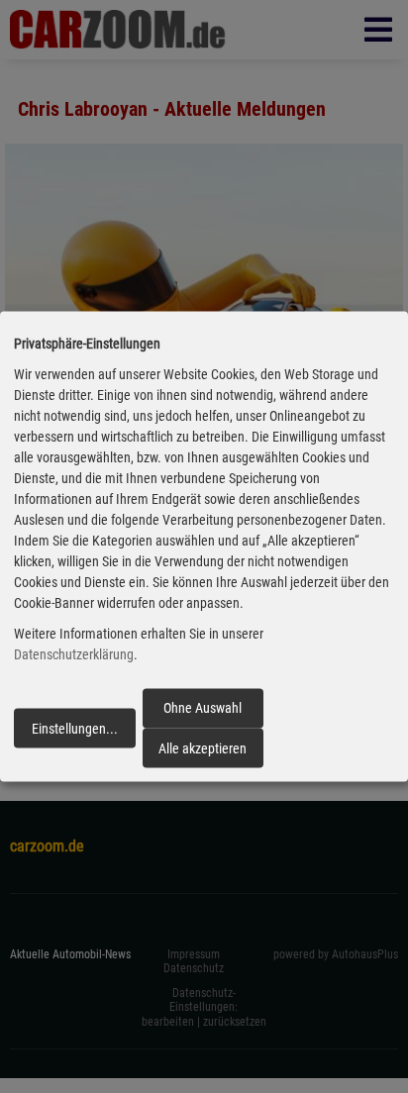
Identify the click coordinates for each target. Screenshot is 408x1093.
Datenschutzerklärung (74, 654)
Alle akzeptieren (202, 747)
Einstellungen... (75, 728)
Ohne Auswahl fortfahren (202, 714)
